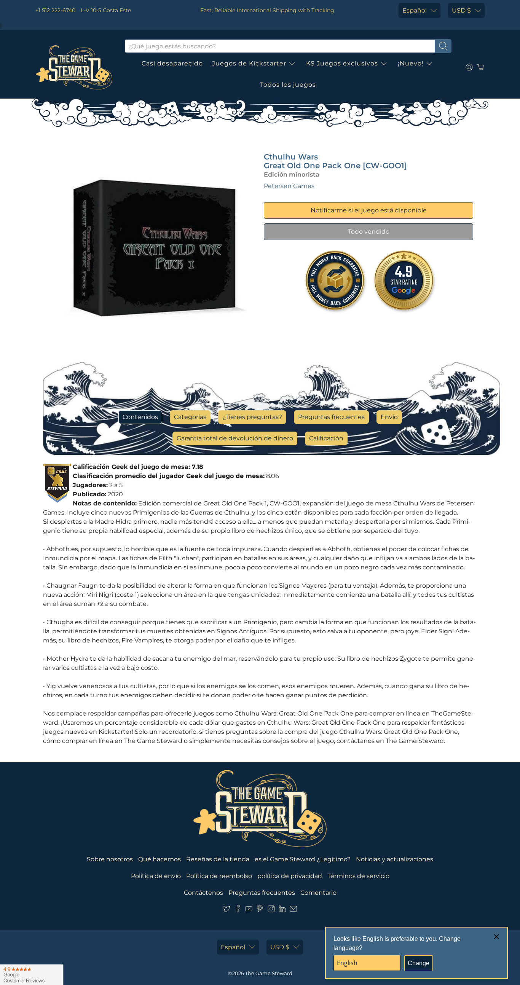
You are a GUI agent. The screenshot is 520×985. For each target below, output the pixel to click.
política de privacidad (289, 876)
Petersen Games (289, 186)
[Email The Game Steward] (293, 910)
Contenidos (140, 417)
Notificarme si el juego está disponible (369, 210)
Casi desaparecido (172, 63)
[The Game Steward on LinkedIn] (282, 910)
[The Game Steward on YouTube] (248, 910)
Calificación (326, 438)
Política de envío (156, 876)
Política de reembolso (219, 876)
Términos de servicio (358, 876)
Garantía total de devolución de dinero (235, 438)
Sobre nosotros (110, 859)
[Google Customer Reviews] (31, 974)
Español (414, 10)
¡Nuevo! (411, 63)
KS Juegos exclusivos (342, 63)
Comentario (318, 892)
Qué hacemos (159, 859)
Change (418, 963)
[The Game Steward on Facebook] (237, 910)
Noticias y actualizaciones (394, 859)
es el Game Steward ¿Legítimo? (303, 859)
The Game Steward (268, 973)
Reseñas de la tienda (217, 859)
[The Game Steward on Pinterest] (259, 910)
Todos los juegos (288, 84)
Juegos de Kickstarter (249, 63)
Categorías (190, 417)
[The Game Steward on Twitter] (226, 910)
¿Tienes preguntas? (252, 417)
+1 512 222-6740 (55, 10)
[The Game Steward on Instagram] (271, 910)
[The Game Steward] (74, 67)
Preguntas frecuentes (331, 417)
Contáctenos (203, 892)
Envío (389, 417)
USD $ (461, 10)
